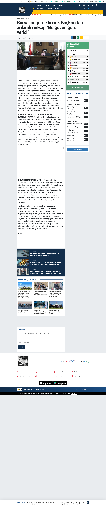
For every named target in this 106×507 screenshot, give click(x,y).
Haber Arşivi (77, 376)
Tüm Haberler (41, 8)
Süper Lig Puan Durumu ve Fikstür (25, 377)
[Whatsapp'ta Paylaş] (78, 37)
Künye (57, 8)
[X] (63, 361)
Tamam (74, 393)
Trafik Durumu (78, 372)
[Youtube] (75, 361)
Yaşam (27, 18)
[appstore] (45, 383)
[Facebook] (60, 361)
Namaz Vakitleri (60, 372)
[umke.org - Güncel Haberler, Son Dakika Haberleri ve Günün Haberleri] (22, 10)
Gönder (21, 347)
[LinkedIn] (72, 361)
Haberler (20, 18)
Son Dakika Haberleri (61, 376)
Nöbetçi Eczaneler (24, 372)
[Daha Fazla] (81, 37)
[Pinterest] (66, 361)
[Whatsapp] (87, 361)
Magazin (61, 5)
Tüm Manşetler (41, 376)
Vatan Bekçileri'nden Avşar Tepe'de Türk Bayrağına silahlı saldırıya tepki (55, 294)
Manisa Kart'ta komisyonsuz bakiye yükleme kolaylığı (40, 312)
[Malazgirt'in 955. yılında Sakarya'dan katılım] (56, 305)
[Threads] (81, 361)
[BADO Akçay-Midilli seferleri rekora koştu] (25, 305)
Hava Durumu (41, 372)
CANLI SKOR (78, 149)
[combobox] (23, 1)
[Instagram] (69, 361)
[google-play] (60, 383)
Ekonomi (47, 5)
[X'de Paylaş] (74, 37)
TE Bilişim (86, 389)
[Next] (84, 361)
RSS (20, 389)
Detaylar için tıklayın (77, 87)
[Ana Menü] (101, 9)
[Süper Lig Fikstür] (87, 93)
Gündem (39, 5)
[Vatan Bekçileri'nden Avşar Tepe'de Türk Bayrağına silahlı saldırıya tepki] (56, 286)
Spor (54, 5)
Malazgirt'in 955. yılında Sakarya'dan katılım (55, 312)
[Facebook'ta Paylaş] (72, 37)
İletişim (50, 8)
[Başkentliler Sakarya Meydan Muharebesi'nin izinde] (41, 286)
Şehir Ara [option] (20, 1)
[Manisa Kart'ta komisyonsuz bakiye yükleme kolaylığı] (41, 305)
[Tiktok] (78, 361)
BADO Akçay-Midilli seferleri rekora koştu (24, 311)
